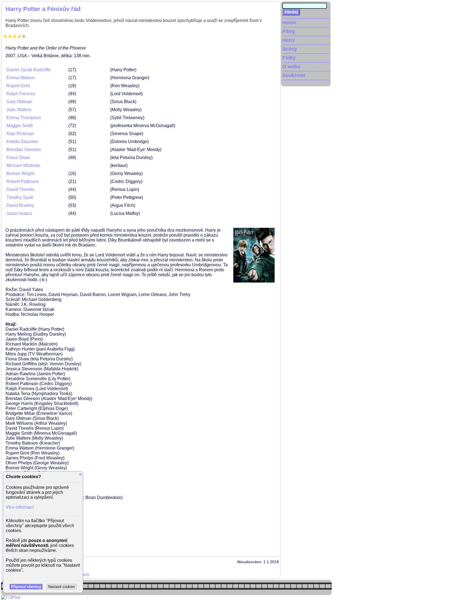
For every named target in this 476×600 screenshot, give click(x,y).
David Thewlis (20, 189)
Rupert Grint (18, 85)
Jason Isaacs (19, 213)
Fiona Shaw (18, 157)
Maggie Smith (19, 125)
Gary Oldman (19, 101)
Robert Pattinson (22, 181)
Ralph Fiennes (20, 93)
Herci (288, 40)
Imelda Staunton (22, 141)
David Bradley (20, 205)
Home (289, 22)
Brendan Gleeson (23, 149)
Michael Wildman (23, 165)
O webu (291, 66)
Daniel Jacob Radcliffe (28, 69)
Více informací (20, 507)
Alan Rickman (20, 133)
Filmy (288, 31)
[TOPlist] (10, 597)
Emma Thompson (23, 117)
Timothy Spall (19, 197)
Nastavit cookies (61, 587)
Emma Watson (20, 77)
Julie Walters (18, 109)
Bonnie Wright (20, 173)
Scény (289, 49)
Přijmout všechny (26, 587)
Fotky (289, 58)
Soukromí (293, 75)
